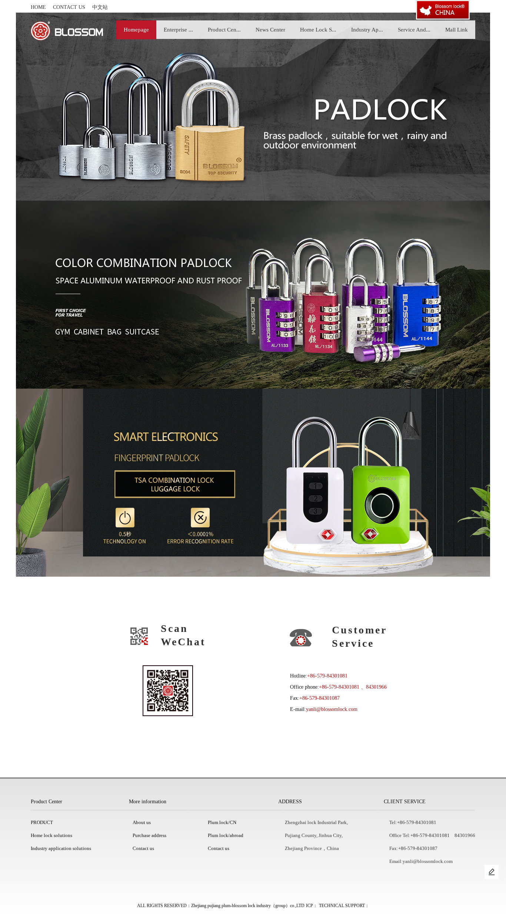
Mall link (456, 30)
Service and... (414, 30)
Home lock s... (318, 30)
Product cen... (224, 30)
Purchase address (149, 835)
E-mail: (298, 709)
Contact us (69, 7)
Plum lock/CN (222, 822)
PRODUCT (42, 822)
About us (142, 822)
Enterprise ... (178, 30)
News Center (270, 30)
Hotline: (298, 676)
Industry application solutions (61, 848)
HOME (38, 7)
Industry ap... (367, 30)
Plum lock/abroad (225, 835)
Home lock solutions (51, 835)
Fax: (294, 698)
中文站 (100, 7)
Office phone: (304, 687)
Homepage (136, 30)
